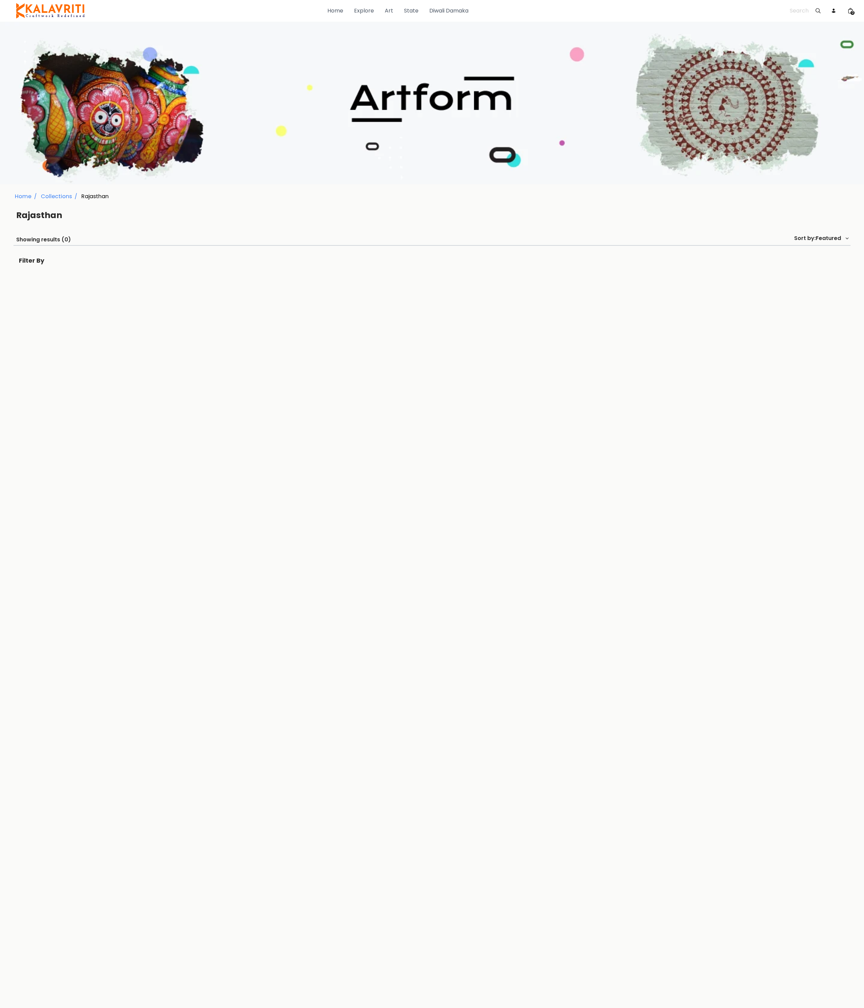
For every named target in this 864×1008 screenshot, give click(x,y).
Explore (364, 11)
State (411, 11)
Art (389, 11)
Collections (56, 196)
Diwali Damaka (448, 11)
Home (335, 11)
